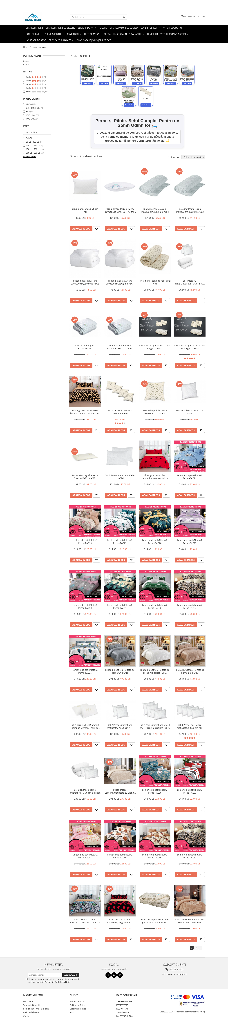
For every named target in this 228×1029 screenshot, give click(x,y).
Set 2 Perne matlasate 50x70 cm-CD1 (119, 477)
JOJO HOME (31, 115)
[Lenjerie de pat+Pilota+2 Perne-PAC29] (190, 521)
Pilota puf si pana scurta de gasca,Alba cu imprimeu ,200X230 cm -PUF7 (155, 921)
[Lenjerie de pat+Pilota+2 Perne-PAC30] (85, 586)
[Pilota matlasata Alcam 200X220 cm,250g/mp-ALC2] (85, 258)
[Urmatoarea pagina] (200, 948)
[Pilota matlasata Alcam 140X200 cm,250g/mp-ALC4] (155, 186)
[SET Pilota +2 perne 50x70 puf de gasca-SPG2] (155, 327)
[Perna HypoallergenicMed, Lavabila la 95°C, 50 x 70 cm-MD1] (120, 186)
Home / (27, 47)
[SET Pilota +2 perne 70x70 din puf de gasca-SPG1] (190, 327)
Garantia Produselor (79, 1008)
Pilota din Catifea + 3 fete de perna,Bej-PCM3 (189, 671)
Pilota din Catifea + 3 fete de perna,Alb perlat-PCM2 (154, 671)
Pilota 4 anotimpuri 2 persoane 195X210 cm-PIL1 (120, 347)
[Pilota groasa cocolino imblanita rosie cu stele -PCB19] (155, 456)
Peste (29, 77)
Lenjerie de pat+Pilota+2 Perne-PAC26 (154, 542)
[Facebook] (108, 975)
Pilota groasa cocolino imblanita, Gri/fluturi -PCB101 (85, 921)
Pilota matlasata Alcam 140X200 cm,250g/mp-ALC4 (155, 210)
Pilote (26, 64)
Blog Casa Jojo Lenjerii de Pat (94, 40)
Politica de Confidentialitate (57, 982)
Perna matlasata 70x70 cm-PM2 (190, 412)
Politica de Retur (77, 1005)
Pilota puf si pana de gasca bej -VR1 (155, 282)
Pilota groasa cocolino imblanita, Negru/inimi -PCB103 (119, 921)
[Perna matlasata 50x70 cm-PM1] (85, 186)
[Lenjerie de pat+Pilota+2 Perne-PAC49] (155, 836)
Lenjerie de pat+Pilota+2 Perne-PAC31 (119, 606)
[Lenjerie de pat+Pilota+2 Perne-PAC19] (85, 521)
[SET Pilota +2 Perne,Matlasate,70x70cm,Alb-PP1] (190, 258)
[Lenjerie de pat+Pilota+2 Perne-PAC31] (120, 586)
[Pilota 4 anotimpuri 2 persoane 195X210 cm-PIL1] (120, 326)
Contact (27, 1016)
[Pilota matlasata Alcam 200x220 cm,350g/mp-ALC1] (120, 258)
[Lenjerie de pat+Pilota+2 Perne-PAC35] (85, 651)
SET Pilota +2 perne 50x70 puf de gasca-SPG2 (154, 347)
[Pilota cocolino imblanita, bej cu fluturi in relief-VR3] (190, 900)
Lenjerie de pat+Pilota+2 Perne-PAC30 (85, 606)
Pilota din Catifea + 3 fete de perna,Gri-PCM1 (119, 671)
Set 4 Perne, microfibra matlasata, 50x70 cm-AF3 (190, 726)
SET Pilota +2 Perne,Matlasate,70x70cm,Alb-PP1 (189, 282)
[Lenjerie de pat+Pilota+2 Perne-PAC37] (190, 771)
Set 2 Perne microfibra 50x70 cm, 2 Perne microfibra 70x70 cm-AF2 (155, 726)
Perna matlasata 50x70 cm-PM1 (85, 210)
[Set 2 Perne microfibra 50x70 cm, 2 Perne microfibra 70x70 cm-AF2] (155, 711)
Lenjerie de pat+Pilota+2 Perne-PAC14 (189, 477)
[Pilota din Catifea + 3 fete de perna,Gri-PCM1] (120, 651)
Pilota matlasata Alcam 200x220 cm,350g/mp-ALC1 (120, 282)
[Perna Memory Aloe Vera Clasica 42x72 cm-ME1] (85, 456)
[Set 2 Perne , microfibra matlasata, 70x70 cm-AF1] (120, 711)
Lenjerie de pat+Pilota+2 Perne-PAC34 (189, 606)
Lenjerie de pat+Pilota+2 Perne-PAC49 (154, 856)
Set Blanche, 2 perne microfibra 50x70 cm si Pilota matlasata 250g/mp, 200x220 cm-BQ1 (85, 791)
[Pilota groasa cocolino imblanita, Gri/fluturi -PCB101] (85, 900)
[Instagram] (120, 975)
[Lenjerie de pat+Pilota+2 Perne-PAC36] (155, 771)
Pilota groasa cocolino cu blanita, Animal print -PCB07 (85, 412)
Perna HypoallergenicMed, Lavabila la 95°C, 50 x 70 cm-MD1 (120, 210)
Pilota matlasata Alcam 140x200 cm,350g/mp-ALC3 (190, 210)
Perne (26, 61)
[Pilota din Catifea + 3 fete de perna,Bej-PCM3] (190, 651)
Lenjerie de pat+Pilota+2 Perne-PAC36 (154, 791)
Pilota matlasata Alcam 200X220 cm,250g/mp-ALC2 (85, 282)
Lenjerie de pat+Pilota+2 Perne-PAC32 (154, 606)
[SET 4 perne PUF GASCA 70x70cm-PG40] (120, 392)
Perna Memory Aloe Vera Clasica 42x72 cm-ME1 (85, 477)
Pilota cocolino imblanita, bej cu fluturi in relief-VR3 (190, 921)
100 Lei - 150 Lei (33, 145)
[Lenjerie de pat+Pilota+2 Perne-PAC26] (155, 521)
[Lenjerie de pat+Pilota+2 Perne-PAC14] (190, 456)
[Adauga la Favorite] (96, 228)
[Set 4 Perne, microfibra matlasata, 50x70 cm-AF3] (190, 710)
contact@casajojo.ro (176, 973)
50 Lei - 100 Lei (32, 141)
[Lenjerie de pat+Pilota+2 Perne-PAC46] (120, 836)
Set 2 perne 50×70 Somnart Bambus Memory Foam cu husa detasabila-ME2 (85, 726)
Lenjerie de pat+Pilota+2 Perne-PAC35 (85, 671)
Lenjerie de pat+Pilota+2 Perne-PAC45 (85, 856)
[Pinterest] (114, 975)
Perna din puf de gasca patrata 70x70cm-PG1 (155, 412)
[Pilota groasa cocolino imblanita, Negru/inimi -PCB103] (120, 900)
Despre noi (28, 1001)
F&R (28, 111)
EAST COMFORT (33, 107)
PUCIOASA (31, 118)
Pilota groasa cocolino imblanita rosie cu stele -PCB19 (155, 477)
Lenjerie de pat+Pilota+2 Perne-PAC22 (119, 542)
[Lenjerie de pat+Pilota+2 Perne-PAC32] (155, 586)
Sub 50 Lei (30, 138)
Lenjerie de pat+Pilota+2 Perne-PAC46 (119, 856)
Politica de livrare (31, 1012)
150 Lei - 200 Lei (33, 149)
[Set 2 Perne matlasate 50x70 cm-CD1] (120, 456)
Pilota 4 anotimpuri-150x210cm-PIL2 (85, 347)
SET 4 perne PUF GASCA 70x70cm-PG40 (120, 412)
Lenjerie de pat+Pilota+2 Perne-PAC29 (189, 542)
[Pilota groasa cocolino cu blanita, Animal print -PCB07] (85, 391)
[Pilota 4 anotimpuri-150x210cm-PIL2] (85, 326)
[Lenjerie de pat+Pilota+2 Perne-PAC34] (190, 586)
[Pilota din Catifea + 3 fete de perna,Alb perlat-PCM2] (155, 651)
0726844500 (176, 969)
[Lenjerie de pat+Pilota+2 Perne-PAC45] (85, 836)
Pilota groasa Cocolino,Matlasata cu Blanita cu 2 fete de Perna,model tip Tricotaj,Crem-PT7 (120, 791)
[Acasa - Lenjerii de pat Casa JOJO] (38, 17)
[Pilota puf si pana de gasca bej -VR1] (155, 258)
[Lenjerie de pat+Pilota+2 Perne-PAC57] (190, 836)
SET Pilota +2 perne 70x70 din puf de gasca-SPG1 (189, 347)
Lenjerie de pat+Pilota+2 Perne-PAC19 (85, 542)
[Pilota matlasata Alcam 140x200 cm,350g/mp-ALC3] (190, 186)
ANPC (72, 1012)
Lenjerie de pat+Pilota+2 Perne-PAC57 (189, 856)
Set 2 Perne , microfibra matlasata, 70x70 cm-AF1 (120, 726)
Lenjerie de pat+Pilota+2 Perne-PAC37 (189, 791)
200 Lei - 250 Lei (33, 152)
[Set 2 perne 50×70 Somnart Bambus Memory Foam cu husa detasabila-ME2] (85, 711)
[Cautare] (124, 17)
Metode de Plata (77, 1001)
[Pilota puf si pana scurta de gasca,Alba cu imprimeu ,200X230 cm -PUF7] (155, 900)
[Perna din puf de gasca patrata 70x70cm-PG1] (155, 392)
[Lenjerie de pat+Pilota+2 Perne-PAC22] (120, 521)
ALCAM (29, 104)
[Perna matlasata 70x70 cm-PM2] (190, 391)
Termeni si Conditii (31, 1005)
